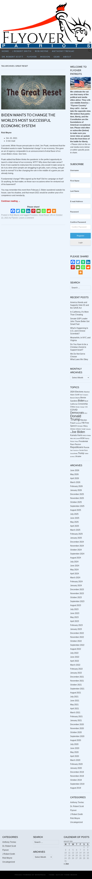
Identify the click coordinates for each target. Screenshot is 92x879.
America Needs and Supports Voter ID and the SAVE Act (79, 305)
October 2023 (76, 597)
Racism (78, 444)
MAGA (85, 435)
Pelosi (76, 441)
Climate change (79, 407)
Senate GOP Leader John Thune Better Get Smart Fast (79, 321)
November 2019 (77, 776)
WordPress (40, 875)
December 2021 (77, 677)
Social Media (74, 453)
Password (74, 212)
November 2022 (77, 637)
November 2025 (77, 498)
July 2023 (74, 609)
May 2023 (74, 617)
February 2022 (76, 669)
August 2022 (75, 649)
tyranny (72, 456)
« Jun (66, 864)
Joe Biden (78, 431)
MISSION (45, 56)
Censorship (83, 404)
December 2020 (77, 724)
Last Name (74, 191)
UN (51, 215)
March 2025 (75, 530)
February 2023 (76, 625)
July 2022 (74, 653)
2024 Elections (76, 392)
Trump (81, 453)
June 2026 (74, 470)
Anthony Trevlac (63, 51)
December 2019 (77, 772)
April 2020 (74, 756)
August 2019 (75, 788)
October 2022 (76, 641)
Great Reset (44, 215)
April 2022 (74, 661)
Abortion (87, 392)
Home (5, 51)
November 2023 (77, 593)
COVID (74, 409)
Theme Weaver (70, 875)
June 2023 (74, 613)
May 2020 (74, 752)
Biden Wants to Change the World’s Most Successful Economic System (28, 120)
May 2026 (74, 474)
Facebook (78, 423)
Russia (86, 447)
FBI (83, 423)
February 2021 (76, 716)
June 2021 (74, 701)
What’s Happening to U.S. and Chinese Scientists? (79, 331)
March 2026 (75, 482)
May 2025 (74, 522)
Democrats (77, 412)
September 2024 (77, 554)
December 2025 (77, 494)
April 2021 (74, 708)
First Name (74, 181)
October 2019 (76, 780)
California (73, 404)
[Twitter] (18, 211)
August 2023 (75, 605)
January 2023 (76, 629)
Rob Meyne (41, 51)
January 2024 (76, 585)
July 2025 (74, 514)
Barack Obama (75, 398)
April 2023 (74, 621)
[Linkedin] (28, 211)
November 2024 (77, 546)
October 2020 (76, 732)
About (67, 56)
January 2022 (76, 673)
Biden (81, 400)
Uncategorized (76, 822)
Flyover (32, 56)
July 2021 (74, 697)
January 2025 (76, 538)
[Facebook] (12, 211)
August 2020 (75, 740)
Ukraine (78, 456)
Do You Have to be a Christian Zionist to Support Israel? (79, 347)
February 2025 (76, 534)
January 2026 (76, 490)
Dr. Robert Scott (12, 56)
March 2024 (75, 577)
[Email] (38, 211)
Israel (83, 429)
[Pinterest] (33, 211)
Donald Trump (75, 417)
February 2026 (76, 486)
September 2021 (77, 689)
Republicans (76, 447)
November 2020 (77, 728)
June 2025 (74, 518)
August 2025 (75, 510)
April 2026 (74, 478)
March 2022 (75, 665)
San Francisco (74, 450)
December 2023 (77, 589)
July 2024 (74, 562)
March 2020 (75, 760)
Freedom (34, 215)
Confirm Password (78, 222)
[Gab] (23, 211)
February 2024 (76, 581)
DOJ (85, 413)
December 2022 (77, 633)
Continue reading (10, 201)
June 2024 (74, 566)
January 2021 (76, 720)
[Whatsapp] (43, 211)
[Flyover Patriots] (46, 24)
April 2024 (74, 574)
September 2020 (77, 736)
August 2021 (75, 693)
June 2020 (74, 748)
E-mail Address (76, 201)
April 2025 (74, 526)
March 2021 (75, 712)
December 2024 (77, 542)
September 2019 (77, 784)
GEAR (57, 56)
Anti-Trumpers (84, 394)
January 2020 (76, 768)
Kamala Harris (76, 435)
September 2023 (77, 601)
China (72, 407)
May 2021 (74, 705)
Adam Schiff (74, 395)
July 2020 (74, 744)
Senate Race (83, 450)
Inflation (78, 429)
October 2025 (76, 502)
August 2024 (75, 558)
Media (89, 435)
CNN (86, 407)
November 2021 (77, 681)
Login (80, 243)
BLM (86, 401)
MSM (82, 438)
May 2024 (74, 570)
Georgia (80, 426)
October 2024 (76, 550)
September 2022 (77, 645)
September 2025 (77, 506)
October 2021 (76, 685)
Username (74, 170)
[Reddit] (48, 211)
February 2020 (76, 764)
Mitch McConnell (75, 438)
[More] (54, 211)
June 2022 (74, 657)
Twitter (86, 453)
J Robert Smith (21, 51)
